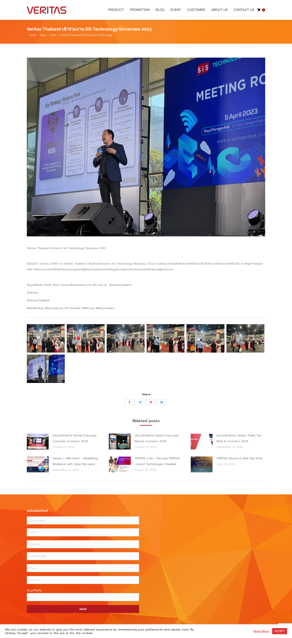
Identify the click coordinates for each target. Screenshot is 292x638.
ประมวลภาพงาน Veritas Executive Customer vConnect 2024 (75, 438)
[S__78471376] (166, 338)
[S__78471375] (126, 338)
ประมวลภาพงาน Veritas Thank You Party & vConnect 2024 (239, 438)
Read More (261, 631)
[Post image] (38, 442)
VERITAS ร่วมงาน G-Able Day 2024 (239, 458)
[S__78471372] (46, 338)
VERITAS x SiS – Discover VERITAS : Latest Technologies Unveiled (157, 461)
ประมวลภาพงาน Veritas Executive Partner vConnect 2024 (157, 438)
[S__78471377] (205, 338)
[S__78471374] (86, 338)
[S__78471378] (245, 338)
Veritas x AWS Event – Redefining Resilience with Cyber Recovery (75, 461)
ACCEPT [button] (280, 631)
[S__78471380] (46, 369)
